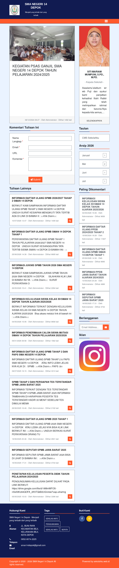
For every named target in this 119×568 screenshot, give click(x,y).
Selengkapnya (94, 120)
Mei (93, 164)
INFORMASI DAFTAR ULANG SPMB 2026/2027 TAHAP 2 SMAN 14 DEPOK (42, 199)
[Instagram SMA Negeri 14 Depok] (94, 356)
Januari (93, 155)
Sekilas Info (52, 529)
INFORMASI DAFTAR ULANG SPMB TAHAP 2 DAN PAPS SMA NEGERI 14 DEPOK (40, 353)
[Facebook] (82, 518)
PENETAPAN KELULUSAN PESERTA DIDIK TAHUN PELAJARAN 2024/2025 (40, 475)
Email (16, 147)
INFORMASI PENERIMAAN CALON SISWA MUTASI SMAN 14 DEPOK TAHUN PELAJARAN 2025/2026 (40, 334)
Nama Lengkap (17, 139)
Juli (93, 181)
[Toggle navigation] (106, 21)
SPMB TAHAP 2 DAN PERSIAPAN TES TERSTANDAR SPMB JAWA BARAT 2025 (41, 383)
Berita (65, 529)
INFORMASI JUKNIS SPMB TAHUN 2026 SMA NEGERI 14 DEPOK (42, 266)
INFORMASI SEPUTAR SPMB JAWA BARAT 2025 (39, 449)
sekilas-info (52, 518)
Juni (93, 172)
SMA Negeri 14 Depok (42, 561)
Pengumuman (52, 524)
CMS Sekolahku (90, 137)
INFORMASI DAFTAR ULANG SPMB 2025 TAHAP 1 (40, 419)
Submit (36, 179)
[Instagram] (90, 518)
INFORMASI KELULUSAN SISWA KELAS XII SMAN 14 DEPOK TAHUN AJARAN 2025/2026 (41, 300)
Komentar (18, 158)
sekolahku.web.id (102, 561)
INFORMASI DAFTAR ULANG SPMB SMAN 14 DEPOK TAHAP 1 (41, 233)
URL (14, 153)
